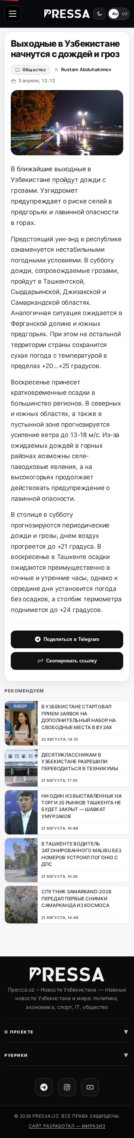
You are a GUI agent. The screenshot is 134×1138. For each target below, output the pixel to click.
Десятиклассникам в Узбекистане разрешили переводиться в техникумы (79, 761)
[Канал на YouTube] (90, 1087)
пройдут (65, 179)
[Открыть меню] (12, 14)
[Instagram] (67, 1087)
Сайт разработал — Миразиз (67, 1126)
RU (115, 13)
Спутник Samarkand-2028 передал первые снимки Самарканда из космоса (76, 898)
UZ (125, 13)
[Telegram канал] (44, 1087)
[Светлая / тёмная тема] (99, 14)
